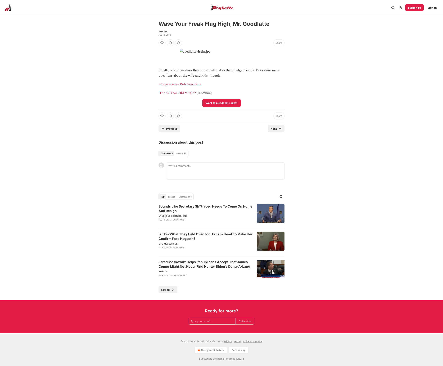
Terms (237, 341)
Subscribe (414, 7)
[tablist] (173, 153)
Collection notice (252, 341)
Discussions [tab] (185, 196)
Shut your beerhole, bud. (173, 215)
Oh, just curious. (168, 243)
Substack (204, 358)
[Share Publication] (400, 7)
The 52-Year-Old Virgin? (177, 93)
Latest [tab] (171, 196)
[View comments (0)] (170, 42)
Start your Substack (212, 350)
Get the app (239, 350)
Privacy (228, 341)
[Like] (162, 42)
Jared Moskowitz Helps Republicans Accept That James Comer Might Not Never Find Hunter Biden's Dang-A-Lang (204, 264)
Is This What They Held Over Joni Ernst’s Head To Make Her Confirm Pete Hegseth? (205, 236)
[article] (221, 215)
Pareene (163, 31)
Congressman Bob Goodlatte (180, 84)
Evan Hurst (179, 220)
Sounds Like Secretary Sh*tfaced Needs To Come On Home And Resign (205, 208)
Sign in (432, 7)
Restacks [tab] (181, 153)
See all (165, 289)
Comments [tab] (167, 153)
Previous (171, 128)
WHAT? (163, 271)
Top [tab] (163, 196)
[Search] (392, 7)
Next (273, 128)
